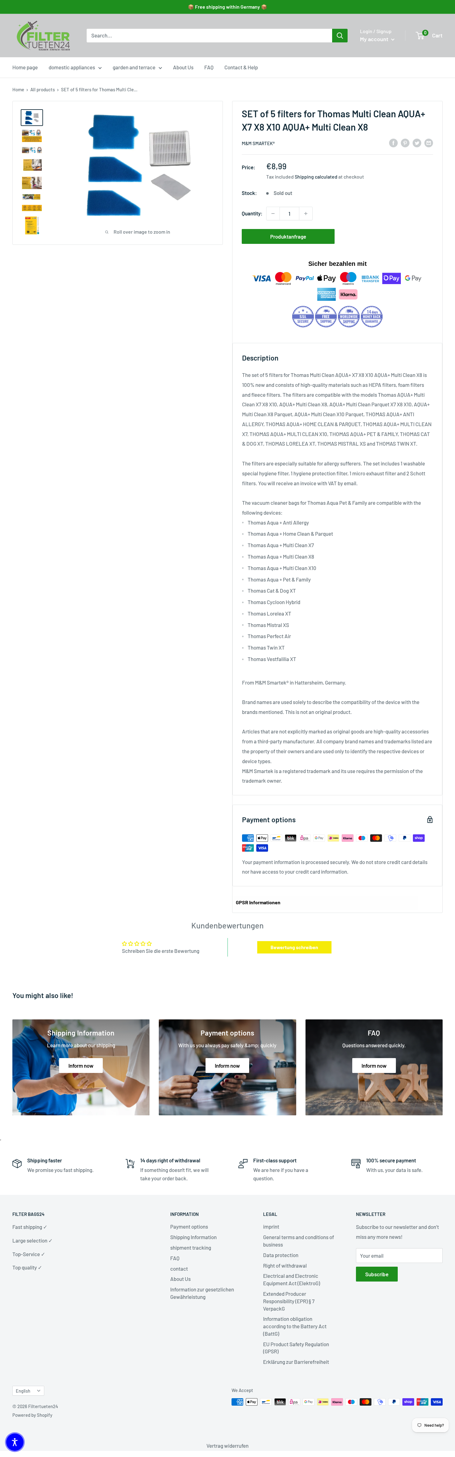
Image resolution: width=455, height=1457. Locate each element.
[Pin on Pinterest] (405, 143)
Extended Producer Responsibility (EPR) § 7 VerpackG (288, 1301)
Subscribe (376, 1274)
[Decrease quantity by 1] (273, 213)
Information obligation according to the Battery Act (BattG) (295, 1326)
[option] (340, 35)
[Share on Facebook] (393, 143)
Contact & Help (241, 67)
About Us (183, 67)
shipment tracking (190, 1247)
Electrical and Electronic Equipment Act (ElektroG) (291, 1279)
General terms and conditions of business (298, 1240)
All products (42, 89)
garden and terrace (134, 67)
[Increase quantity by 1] (305, 213)
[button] (15, 1442)
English (23, 1391)
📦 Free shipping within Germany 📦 (227, 7)
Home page (25, 67)
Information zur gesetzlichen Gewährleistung (202, 1293)
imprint (271, 1226)
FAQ (209, 67)
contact (179, 1268)
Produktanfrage (288, 236)
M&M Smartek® (258, 143)
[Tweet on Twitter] (417, 143)
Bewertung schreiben (294, 947)
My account (375, 39)
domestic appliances (72, 67)
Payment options (189, 1226)
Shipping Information (193, 1237)
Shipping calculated (316, 176)
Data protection (280, 1255)
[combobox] (209, 35)
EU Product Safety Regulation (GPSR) (296, 1348)
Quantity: (252, 213)
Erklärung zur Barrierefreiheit (296, 1362)
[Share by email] (428, 143)
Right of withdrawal (285, 1265)
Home (18, 89)
